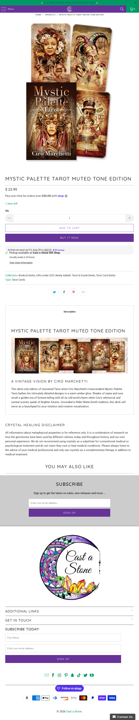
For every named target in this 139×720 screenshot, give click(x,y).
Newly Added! (63, 275)
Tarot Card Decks (105, 275)
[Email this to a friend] (83, 292)
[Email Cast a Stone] (46, 675)
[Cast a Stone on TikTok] (79, 675)
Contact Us (124, 716)
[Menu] (2, 9)
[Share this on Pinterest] (74, 292)
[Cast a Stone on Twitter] (85, 675)
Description (69, 311)
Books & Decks (27, 275)
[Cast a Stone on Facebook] (53, 675)
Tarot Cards (18, 279)
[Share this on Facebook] (64, 292)
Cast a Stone (74, 711)
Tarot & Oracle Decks (83, 275)
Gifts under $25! (45, 275)
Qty (7, 210)
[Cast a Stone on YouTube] (92, 675)
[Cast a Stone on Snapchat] (72, 675)
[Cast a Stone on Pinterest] (66, 675)
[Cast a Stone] (69, 9)
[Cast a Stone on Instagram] (59, 675)
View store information (21, 262)
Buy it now (69, 237)
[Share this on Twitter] (55, 292)
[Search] (122, 9)
